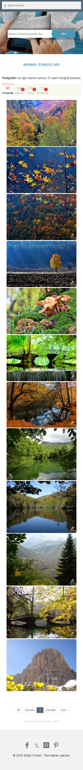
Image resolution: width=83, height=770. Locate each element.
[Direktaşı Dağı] (41, 665)
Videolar (19, 93)
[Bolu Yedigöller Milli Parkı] (41, 454)
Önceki (29, 710)
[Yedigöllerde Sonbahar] (41, 612)
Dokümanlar (42, 93)
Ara (64, 34)
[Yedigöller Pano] (41, 405)
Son (63, 710)
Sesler (31, 93)
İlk (18, 710)
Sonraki (51, 710)
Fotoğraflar (7, 93)
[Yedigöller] (41, 123)
